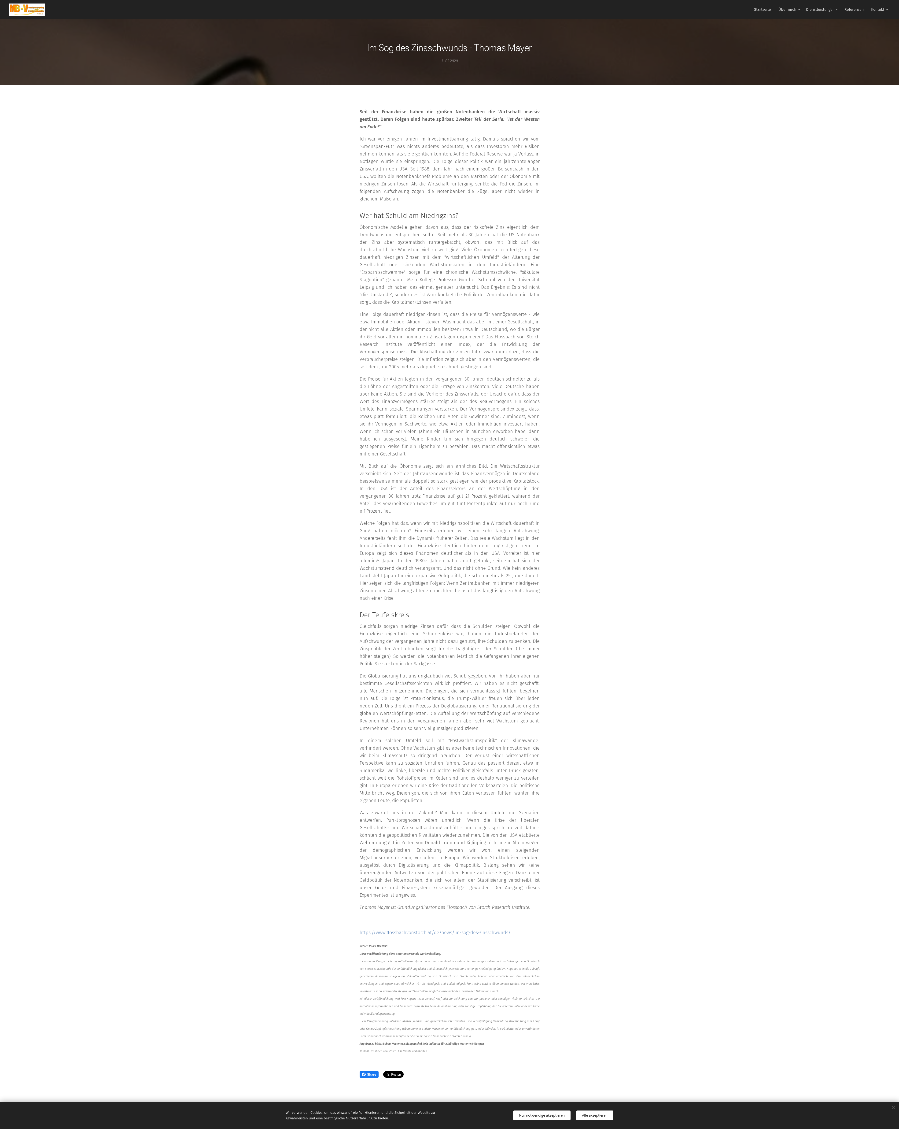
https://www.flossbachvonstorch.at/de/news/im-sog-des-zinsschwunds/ (435, 932)
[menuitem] (764, 9)
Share (371, 1074)
